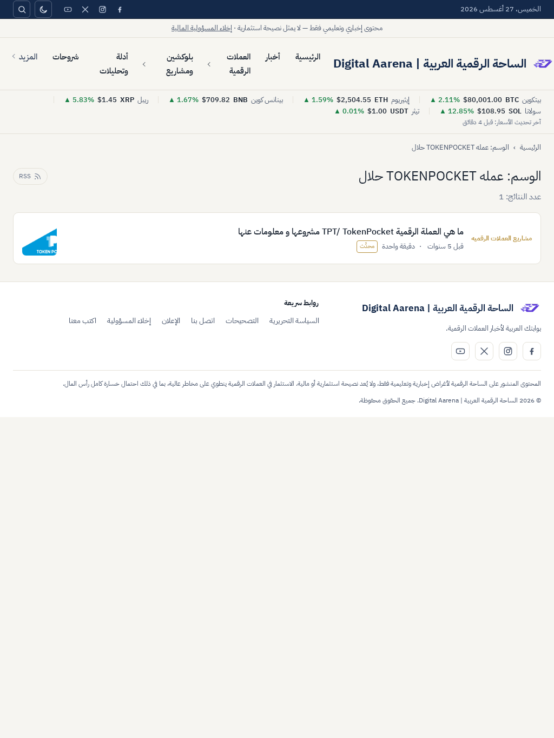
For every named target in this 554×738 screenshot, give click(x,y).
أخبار (273, 57)
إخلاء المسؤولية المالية (202, 28)
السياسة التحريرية (294, 320)
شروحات (65, 57)
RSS (25, 176)
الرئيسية (307, 57)
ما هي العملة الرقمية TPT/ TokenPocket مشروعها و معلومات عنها (351, 231)
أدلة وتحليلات (114, 64)
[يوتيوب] (68, 9)
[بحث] (21, 9)
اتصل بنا (203, 320)
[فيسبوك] (120, 9)
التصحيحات (242, 320)
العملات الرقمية (238, 64)
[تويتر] (85, 9)
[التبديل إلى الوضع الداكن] (43, 9)
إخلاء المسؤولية (129, 320)
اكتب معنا (82, 320)
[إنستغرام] (102, 9)
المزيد (28, 57)
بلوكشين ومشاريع (179, 64)
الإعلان (171, 320)
